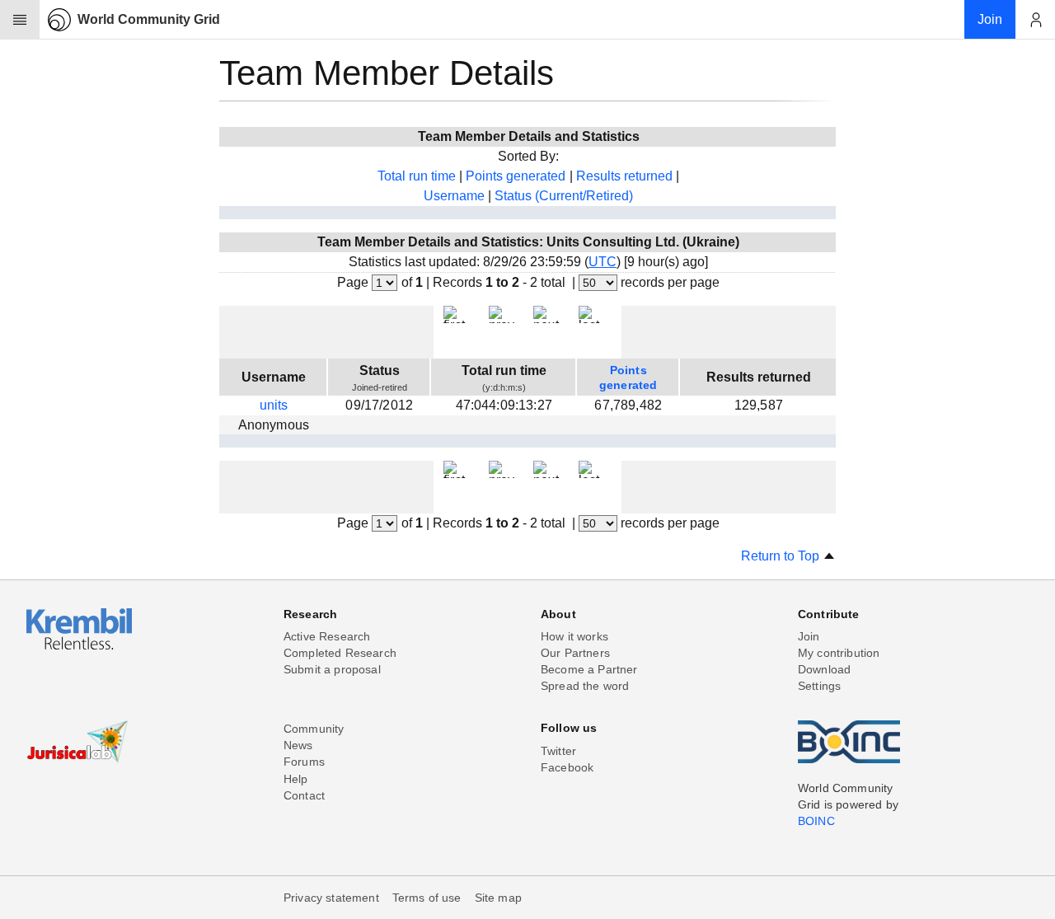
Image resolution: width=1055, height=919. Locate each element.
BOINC (816, 821)
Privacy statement (331, 897)
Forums (304, 761)
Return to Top (782, 556)
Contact (304, 795)
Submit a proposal (332, 669)
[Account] (1035, 20)
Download (824, 669)
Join (809, 636)
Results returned (624, 176)
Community (314, 728)
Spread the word (585, 685)
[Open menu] (20, 20)
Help (296, 778)
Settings (819, 685)
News (298, 745)
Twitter (558, 750)
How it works (574, 636)
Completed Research (340, 652)
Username (454, 196)
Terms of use (427, 897)
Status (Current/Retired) (564, 196)
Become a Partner (589, 669)
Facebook (567, 767)
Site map (498, 897)
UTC (602, 262)
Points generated (515, 176)
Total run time (416, 176)
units (274, 405)
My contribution (838, 652)
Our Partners (575, 652)
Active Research (327, 636)
